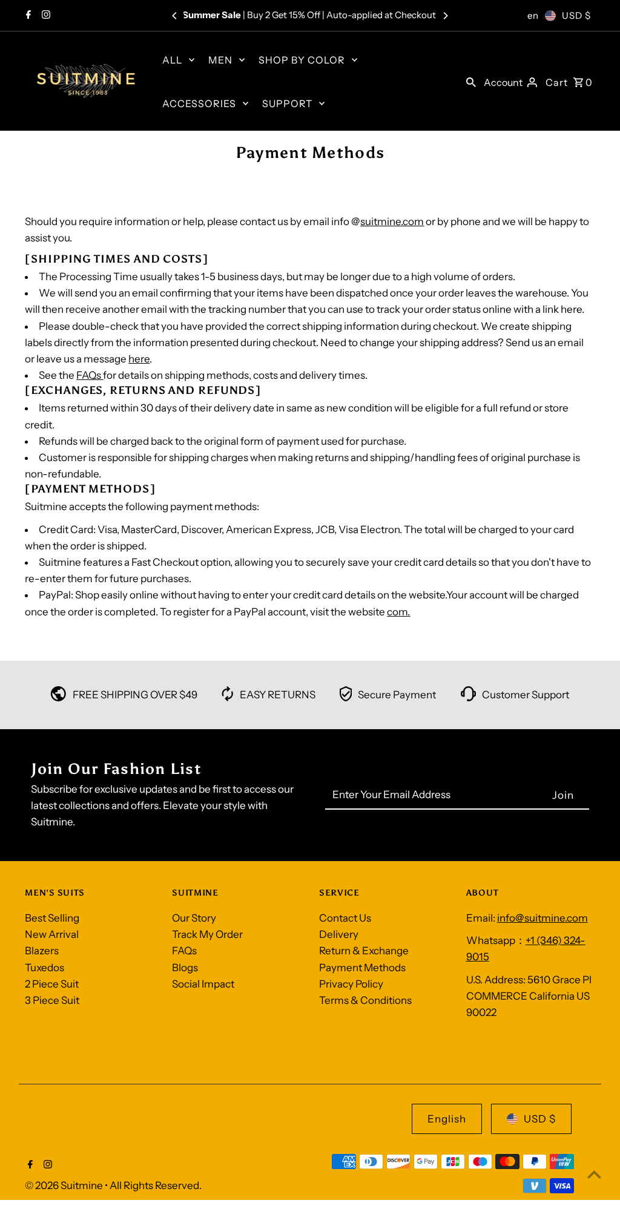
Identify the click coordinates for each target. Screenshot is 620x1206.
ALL (172, 60)
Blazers (42, 951)
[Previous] (175, 16)
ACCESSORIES (199, 103)
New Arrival (52, 934)
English (446, 1119)
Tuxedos (44, 968)
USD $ (576, 15)
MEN (220, 60)
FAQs (88, 375)
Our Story (194, 918)
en (533, 15)
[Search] (471, 81)
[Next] (445, 16)
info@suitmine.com (542, 918)
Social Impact (203, 984)
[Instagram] (44, 16)
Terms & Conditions (365, 1000)
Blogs (185, 968)
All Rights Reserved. (156, 1185)
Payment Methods (362, 968)
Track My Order (207, 934)
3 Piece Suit (52, 1000)
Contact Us (345, 918)
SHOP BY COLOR (302, 60)
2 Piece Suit (52, 984)
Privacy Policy (351, 984)
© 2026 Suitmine (65, 1185)
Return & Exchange (364, 951)
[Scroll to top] (594, 1174)
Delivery (338, 934)
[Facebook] (27, 16)
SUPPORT (287, 103)
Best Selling (52, 918)
